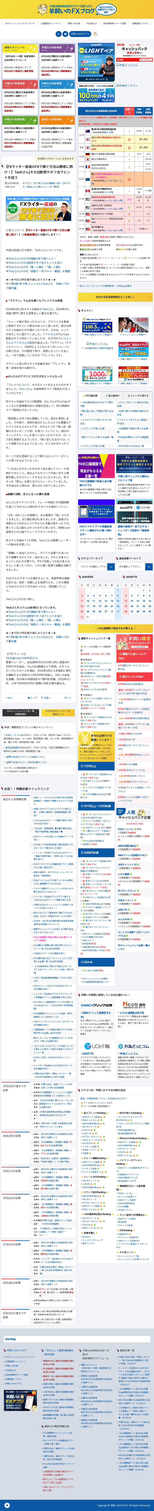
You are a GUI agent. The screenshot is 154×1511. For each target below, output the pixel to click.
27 (106, 611)
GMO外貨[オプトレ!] (127, 1177)
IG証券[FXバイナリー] (128, 1174)
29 (144, 611)
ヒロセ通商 (131, 764)
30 (150, 611)
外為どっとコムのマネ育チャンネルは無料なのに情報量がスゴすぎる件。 (53, 882)
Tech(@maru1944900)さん (22, 658)
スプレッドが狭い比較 (93, 428)
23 (82, 611)
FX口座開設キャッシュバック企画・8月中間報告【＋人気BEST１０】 (53, 1015)
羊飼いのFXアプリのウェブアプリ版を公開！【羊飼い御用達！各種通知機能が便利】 (52, 812)
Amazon (86, 1237)
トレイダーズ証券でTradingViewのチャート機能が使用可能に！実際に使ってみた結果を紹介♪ (53, 856)
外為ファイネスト (92, 683)
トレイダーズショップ (92, 1240)
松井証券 (86, 943)
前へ (10, 698)
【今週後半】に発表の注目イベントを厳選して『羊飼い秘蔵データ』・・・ (55, 1231)
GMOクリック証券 (91, 1117)
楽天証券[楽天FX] (14, 747)
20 (106, 606)
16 (82, 606)
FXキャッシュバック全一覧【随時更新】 (20, 713)
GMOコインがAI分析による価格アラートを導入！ (53, 838)
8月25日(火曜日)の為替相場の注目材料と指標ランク (57, 1171)
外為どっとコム (13, 735)
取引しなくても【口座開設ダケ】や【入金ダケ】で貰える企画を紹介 (53, 1040)
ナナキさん (49, 334)
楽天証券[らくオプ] (127, 1181)
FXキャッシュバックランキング (20, 1357)
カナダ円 (108, 192)
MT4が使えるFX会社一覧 (131, 446)
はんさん (25, 388)
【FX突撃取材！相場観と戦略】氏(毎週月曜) (56, 1144)
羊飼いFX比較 (11, 1366)
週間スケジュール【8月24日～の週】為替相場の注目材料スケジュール (96, 1368)
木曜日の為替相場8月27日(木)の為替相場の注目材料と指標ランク (96, 1412)
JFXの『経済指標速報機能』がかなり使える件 (53, 979)
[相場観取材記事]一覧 (53, 1415)
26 (100, 611)
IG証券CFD (123, 1234)
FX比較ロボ (10, 1370)
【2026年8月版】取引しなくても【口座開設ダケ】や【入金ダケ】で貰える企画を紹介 (56, 1103)
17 (88, 606)
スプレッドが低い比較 (93, 446)
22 (118, 606)
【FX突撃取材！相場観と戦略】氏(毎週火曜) (56, 1179)
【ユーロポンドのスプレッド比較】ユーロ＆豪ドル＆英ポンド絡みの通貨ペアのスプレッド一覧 (53, 1049)
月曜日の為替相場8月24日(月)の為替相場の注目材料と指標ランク (96, 1379)
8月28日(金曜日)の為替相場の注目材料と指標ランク (57, 1283)
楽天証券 (122, 1222)
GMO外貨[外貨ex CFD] (92, 950)
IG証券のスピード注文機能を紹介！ (50, 953)
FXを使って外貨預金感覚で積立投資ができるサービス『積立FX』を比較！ (53, 846)
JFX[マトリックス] (94, 828)
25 (94, 611)
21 (112, 606)
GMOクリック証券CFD (128, 1241)
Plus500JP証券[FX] (94, 841)
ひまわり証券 (91, 970)
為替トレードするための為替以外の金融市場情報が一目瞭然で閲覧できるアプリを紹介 (53, 800)
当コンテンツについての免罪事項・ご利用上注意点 (106, 286)
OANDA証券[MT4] (126, 1130)
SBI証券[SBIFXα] (90, 947)
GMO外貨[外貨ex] (93, 904)
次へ (66, 698)
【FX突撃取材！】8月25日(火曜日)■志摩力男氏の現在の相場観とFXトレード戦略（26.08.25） (134, 1466)
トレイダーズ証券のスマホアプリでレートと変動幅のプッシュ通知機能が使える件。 (53, 996)
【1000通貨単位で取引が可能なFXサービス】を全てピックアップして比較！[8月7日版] (54, 969)
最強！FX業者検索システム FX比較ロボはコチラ (103, 1098)
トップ (33, 698)
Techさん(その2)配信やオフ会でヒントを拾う (35, 262)
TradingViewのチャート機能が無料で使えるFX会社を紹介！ (53, 822)
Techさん (47, 309)
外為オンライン (92, 917)
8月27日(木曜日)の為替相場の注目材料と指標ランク (57, 1244)
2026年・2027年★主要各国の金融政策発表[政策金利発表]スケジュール (54, 923)
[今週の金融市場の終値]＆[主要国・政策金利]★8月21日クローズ (56, 1114)
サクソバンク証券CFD (128, 1237)
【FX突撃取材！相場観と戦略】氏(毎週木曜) (56, 1252)
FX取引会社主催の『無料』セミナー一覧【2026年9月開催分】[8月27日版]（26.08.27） (134, 1360)
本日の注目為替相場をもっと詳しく (115, 297)
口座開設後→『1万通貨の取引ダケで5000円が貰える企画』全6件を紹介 (53, 1031)
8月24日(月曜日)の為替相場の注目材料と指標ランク (57, 1136)
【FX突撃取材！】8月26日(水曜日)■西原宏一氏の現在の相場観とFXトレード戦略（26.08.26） (134, 1447)
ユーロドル (109, 181)
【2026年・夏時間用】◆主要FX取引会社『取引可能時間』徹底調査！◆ (53, 830)
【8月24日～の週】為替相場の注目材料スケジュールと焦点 (56, 1125)
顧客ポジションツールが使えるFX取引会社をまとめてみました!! (53, 931)
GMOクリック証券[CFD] (93, 934)
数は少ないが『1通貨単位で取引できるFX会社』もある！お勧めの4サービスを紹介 (53, 914)
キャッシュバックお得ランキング (133, 1259)
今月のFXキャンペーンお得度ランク (58, 713)
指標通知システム (13, 1379)
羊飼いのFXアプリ (80, 34)
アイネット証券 (89, 1147)
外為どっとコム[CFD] (93, 689)
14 (112, 601)
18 (94, 606)
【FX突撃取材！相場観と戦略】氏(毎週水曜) (56, 1206)
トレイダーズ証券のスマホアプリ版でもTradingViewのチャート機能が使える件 (52, 898)
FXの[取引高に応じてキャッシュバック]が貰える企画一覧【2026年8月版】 (53, 960)
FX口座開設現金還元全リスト (95, 982)
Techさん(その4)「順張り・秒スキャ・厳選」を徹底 (39, 271)
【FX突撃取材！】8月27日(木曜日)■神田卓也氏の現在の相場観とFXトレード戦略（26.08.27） (134, 1392)
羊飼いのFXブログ (17, 1350)
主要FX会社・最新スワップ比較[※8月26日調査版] (56, 1222)
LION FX (86, 1130)
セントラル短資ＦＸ (91, 1172)
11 (94, 601)
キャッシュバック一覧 (128, 1256)
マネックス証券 (125, 1225)
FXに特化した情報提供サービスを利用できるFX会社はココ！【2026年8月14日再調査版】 (53, 1005)
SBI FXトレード (89, 1127)
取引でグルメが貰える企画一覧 (98, 437)
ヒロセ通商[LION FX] (95, 794)
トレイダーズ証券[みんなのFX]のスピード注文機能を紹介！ (53, 1067)
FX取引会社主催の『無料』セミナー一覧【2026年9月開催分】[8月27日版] (52, 1075)
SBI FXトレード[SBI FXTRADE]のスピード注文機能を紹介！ (53, 988)
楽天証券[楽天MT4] (127, 1133)
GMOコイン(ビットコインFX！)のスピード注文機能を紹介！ (53, 1023)
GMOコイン (87, 940)
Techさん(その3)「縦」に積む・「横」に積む (34, 267)
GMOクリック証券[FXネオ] (97, 897)
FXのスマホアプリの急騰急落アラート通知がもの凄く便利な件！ (53, 866)
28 (138, 611)
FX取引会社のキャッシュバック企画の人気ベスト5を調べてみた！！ (53, 906)
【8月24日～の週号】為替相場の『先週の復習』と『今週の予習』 (55, 1160)
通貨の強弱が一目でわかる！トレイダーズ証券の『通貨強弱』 (53, 874)
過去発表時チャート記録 (16, 1375)
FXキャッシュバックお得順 (94, 979)
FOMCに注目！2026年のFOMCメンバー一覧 (53, 1059)
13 (106, 601)
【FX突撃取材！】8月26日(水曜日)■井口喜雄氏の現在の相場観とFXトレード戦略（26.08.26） (134, 1436)
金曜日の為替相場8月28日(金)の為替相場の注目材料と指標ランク (96, 1423)
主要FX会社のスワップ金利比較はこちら (26, 762)
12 (100, 601)
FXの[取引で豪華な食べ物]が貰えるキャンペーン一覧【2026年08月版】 (53, 947)
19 (100, 606)
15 (118, 601)
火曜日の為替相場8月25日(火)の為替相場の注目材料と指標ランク (96, 1390)
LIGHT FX (130, 739)
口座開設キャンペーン (15, 1361)
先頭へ (47, 698)
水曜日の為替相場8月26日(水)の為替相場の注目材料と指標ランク (96, 1401)
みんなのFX (136, 733)
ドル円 (119, 200)
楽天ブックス (88, 1243)
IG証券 (85, 844)
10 (88, 601)
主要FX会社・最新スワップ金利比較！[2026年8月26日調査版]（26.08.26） (134, 1425)
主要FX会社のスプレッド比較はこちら (25, 757)
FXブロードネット (93, 914)
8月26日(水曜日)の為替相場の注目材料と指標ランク (57, 1198)
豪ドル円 (108, 132)
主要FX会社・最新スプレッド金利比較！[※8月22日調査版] (56, 1086)
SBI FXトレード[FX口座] (95, 676)
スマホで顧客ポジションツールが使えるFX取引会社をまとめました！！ (53, 890)
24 (88, 611)
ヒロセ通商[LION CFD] (92, 937)
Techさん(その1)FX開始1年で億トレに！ (32, 258)
